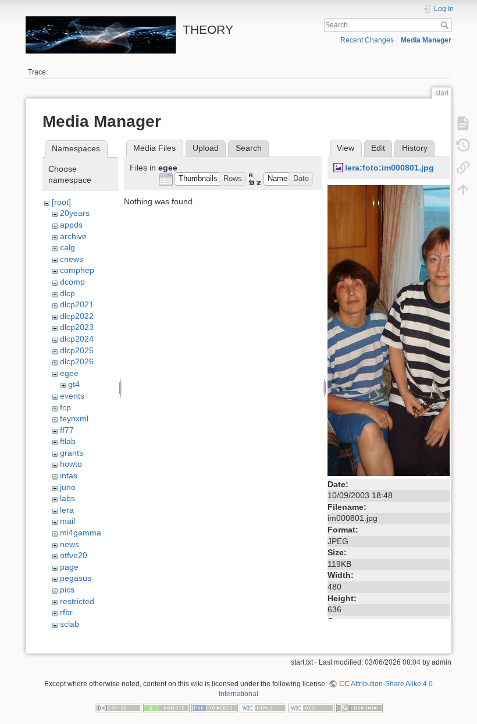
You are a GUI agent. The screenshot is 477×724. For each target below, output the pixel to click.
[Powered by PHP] (214, 707)
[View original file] (389, 329)
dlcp (67, 293)
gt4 (74, 384)
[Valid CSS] (311, 707)
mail (67, 521)
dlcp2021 (77, 304)
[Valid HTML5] (263, 707)
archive (73, 236)
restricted (77, 601)
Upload (206, 147)
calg (67, 247)
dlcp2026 (77, 361)
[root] (61, 202)
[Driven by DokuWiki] (359, 707)
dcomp (72, 281)
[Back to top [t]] (463, 190)
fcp (65, 407)
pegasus (75, 578)
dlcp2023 (77, 327)
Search (445, 25)
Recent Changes (367, 40)
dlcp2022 (77, 316)
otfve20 (73, 555)
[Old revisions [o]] (463, 145)
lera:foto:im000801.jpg (389, 167)
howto (71, 464)
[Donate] (166, 707)
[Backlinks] (463, 168)
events (72, 395)
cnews (71, 259)
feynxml (74, 418)
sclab (69, 624)
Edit (378, 147)
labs (67, 498)
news (69, 544)
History (415, 147)
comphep (77, 270)
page (69, 567)
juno (68, 487)
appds (71, 224)
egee (69, 373)
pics (67, 589)
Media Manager (426, 40)
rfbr (66, 612)
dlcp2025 (77, 350)
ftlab (68, 441)
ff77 (67, 430)
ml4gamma (80, 532)
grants (71, 452)
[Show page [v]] (463, 123)
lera (67, 509)
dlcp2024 (77, 338)
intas (68, 475)
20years (75, 213)
